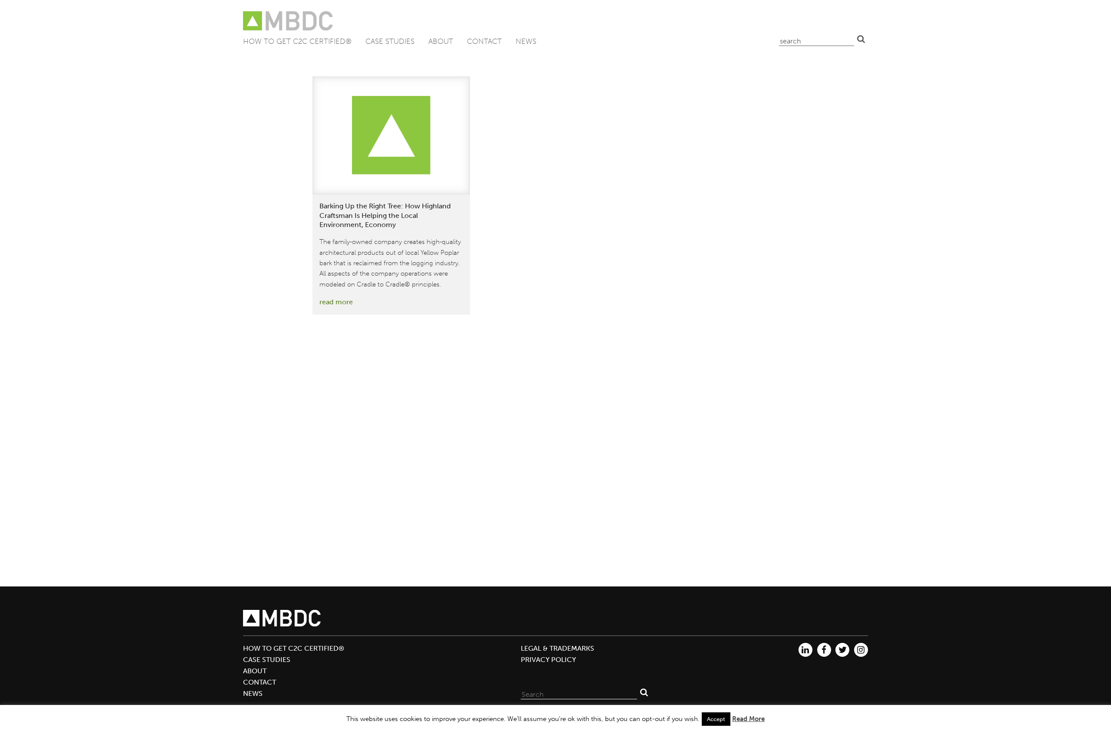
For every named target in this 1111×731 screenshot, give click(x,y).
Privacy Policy (548, 659)
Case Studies (389, 41)
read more (336, 302)
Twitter (842, 650)
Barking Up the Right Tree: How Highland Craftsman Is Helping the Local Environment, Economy (385, 215)
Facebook (824, 650)
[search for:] (816, 39)
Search (861, 39)
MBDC (288, 21)
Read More (748, 719)
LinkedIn (805, 650)
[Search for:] (579, 692)
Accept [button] (716, 719)
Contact (484, 41)
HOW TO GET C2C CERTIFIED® (297, 41)
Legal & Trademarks (557, 648)
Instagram (861, 650)
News (526, 41)
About (440, 41)
